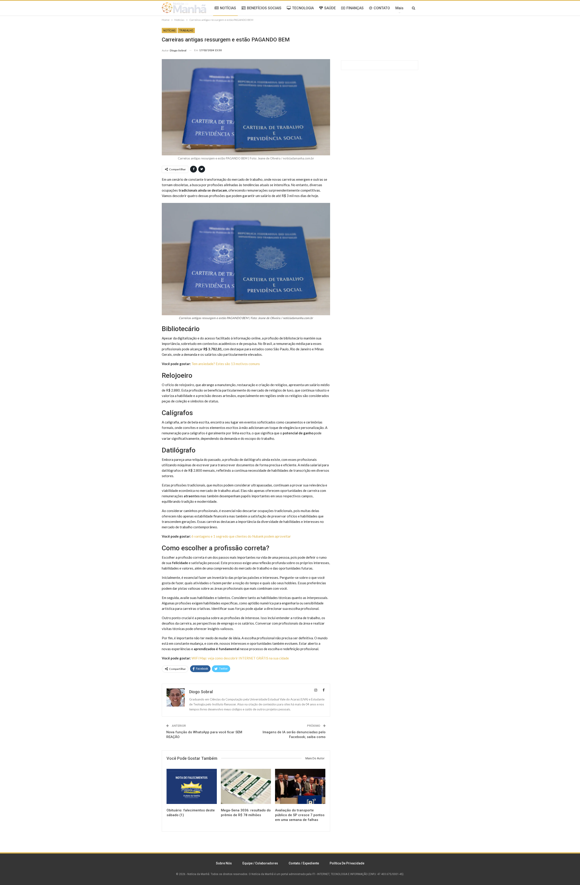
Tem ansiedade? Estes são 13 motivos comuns (225, 364)
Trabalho (186, 30)
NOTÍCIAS (228, 8)
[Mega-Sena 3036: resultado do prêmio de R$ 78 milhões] (246, 786)
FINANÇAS (355, 8)
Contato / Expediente (304, 863)
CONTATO (382, 8)
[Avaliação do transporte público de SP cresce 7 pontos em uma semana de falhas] (300, 786)
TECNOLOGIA (303, 8)
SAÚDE (330, 8)
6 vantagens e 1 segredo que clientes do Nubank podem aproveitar (241, 536)
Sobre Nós (224, 863)
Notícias (169, 30)
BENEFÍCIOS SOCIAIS (264, 8)
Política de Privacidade (347, 863)
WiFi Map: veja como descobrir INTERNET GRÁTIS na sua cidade (240, 658)
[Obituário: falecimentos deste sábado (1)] (192, 786)
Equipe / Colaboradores (260, 863)
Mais (399, 8)
